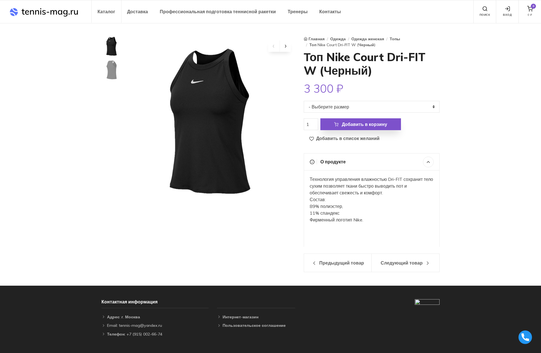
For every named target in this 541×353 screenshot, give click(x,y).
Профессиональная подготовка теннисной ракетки (218, 11)
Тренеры (298, 11)
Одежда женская (367, 38)
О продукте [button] (332, 162)
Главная (317, 38)
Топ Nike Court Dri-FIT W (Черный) (342, 44)
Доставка (137, 11)
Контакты (330, 11)
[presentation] (274, 46)
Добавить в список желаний (347, 138)
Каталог (106, 11)
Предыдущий (341, 263)
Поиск (485, 15)
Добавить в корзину (364, 124)
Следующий (402, 263)
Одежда (338, 38)
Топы (395, 38)
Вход (507, 15)
